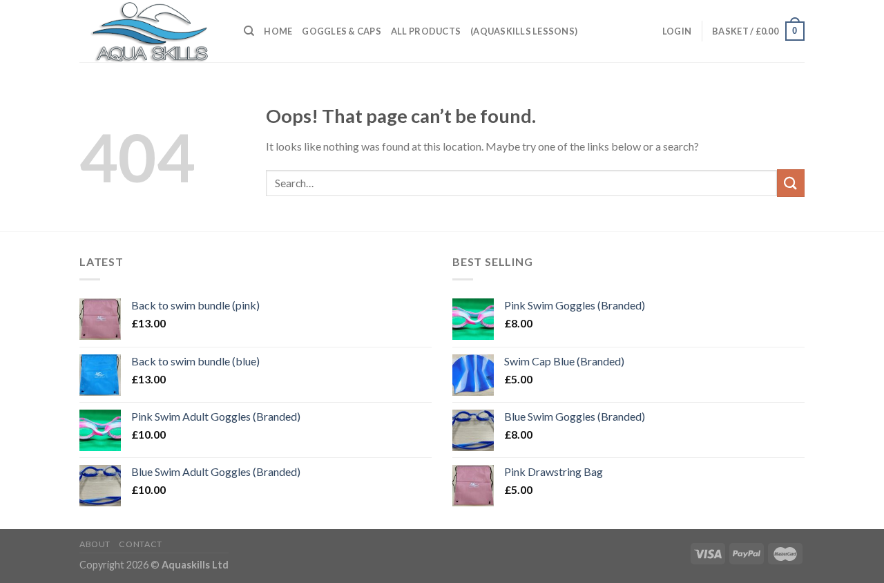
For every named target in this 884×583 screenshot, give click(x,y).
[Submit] (791, 182)
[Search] (249, 31)
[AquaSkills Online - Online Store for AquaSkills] (151, 31)
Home (278, 31)
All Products (426, 31)
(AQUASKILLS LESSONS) (523, 31)
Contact (140, 544)
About (94, 544)
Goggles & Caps (341, 31)
